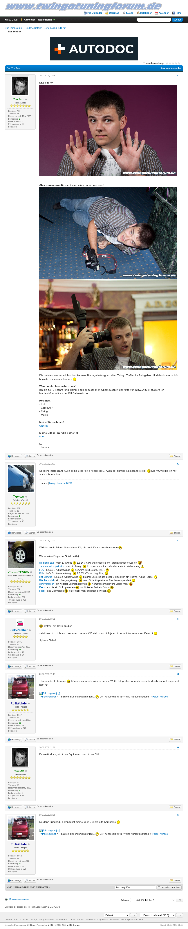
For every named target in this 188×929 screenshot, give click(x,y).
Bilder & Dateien (34, 28)
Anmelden (29, 19)
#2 (178, 464)
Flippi (42, 590)
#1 (178, 76)
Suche (129, 13)
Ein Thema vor (39, 887)
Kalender (164, 13)
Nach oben (61, 919)
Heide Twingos (160, 696)
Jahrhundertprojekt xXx (51, 566)
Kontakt (24, 919)
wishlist (43, 425)
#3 (178, 540)
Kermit (42, 587)
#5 (178, 674)
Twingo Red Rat (47, 696)
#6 (178, 747)
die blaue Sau (46, 562)
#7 (178, 815)
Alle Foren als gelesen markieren (102, 919)
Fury (42, 570)
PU (41, 573)
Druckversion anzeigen (19, 899)
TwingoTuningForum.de (42, 919)
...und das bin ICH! (53, 28)
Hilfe (178, 13)
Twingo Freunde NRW (60, 483)
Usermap (114, 13)
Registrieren (45, 19)
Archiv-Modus (77, 919)
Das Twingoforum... (14, 28)
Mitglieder (146, 13)
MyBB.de (31, 925)
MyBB (50, 925)
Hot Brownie (45, 576)
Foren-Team (12, 919)
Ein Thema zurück (18, 887)
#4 (178, 619)
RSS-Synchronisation (132, 919)
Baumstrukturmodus (171, 68)
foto (41, 436)
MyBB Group (73, 925)
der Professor (46, 583)
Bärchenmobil (47, 580)
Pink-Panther (19, 630)
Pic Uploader (94, 13)
